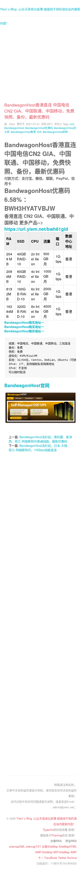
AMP (73, 852)
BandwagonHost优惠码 (39, 128)
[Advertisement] (40, 61)
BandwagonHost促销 (55, 132)
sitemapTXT (34, 846)
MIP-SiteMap (61, 852)
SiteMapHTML (68, 846)
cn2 (72, 124)
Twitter (62, 858)
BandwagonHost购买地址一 (24, 322)
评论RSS (71, 841)
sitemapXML (17, 846)
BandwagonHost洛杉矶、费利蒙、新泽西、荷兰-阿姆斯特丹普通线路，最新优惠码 (40, 439)
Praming (56, 835)
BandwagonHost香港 (23, 132)
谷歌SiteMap (50, 846)
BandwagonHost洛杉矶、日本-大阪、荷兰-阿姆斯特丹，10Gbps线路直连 (39, 447)
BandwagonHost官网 (26, 385)
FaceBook (51, 858)
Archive (72, 858)
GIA (39, 132)
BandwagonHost (14, 128)
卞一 (41, 858)
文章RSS (56, 841)
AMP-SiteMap (44, 852)
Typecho (48, 830)
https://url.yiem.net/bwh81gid (36, 229)
